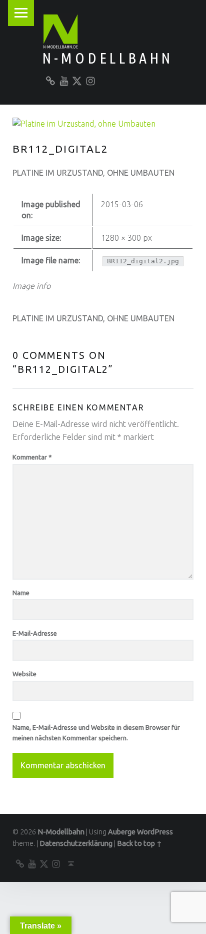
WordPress (155, 832)
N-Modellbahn (107, 58)
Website (24, 673)
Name (21, 592)
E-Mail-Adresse (34, 633)
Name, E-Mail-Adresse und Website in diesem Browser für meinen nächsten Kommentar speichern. (96, 732)
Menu (21, 13)
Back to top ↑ (139, 843)
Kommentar (32, 456)
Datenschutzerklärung (76, 843)
